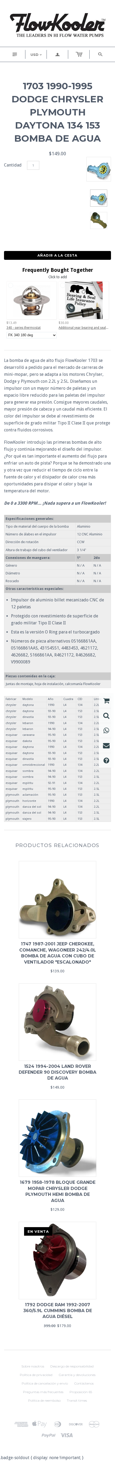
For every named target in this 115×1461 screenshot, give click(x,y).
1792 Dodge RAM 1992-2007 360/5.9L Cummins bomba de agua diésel (57, 1310)
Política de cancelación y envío (45, 1383)
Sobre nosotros (32, 1366)
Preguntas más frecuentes (43, 1392)
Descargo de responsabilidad (72, 1366)
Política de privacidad (36, 1375)
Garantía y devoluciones (77, 1375)
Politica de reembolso (44, 1400)
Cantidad (13, 165)
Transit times (77, 1400)
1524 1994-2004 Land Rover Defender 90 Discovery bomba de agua (57, 1072)
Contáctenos (84, 1383)
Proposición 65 (81, 1392)
